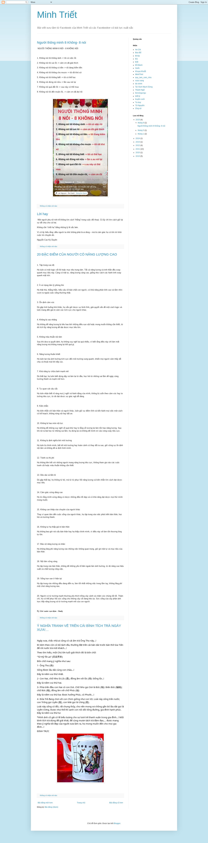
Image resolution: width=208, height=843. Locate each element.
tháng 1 (141, 134)
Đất (136, 62)
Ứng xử (138, 108)
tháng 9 (141, 123)
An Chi (138, 50)
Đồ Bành (139, 65)
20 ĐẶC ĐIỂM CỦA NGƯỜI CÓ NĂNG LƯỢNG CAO (77, 254)
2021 (138, 149)
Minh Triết (57, 15)
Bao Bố (138, 53)
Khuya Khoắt (140, 71)
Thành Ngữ (140, 90)
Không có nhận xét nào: (49, 206)
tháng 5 (141, 130)
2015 (138, 156)
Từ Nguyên (140, 105)
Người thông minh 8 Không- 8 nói (61, 42)
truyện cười (140, 99)
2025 (138, 120)
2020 (138, 153)
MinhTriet (139, 74)
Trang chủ (81, 803)
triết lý (137, 96)
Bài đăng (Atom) (51, 807)
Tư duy (138, 102)
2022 (138, 145)
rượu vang (139, 81)
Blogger (117, 823)
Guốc (137, 68)
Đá (136, 59)
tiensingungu (140, 93)
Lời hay (42, 214)
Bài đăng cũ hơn (116, 803)
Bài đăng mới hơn (45, 803)
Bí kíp (137, 56)
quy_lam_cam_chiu (143, 77)
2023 (138, 142)
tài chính (138, 84)
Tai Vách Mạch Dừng (144, 87)
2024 (138, 138)
